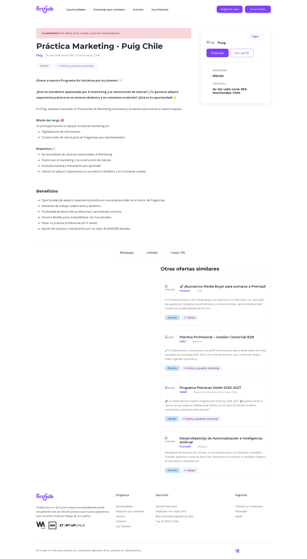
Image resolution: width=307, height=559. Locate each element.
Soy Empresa (159, 9)
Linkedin (152, 253)
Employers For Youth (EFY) (171, 511)
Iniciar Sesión (257, 9)
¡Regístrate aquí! (229, 9)
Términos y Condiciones (249, 506)
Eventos (138, 9)
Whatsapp (126, 253)
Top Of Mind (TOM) (167, 521)
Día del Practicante (166, 506)
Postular (217, 53)
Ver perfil (242, 53)
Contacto (121, 521)
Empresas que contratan (109, 9)
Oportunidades (76, 9)
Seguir (256, 36)
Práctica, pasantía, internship (77, 65)
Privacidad (241, 511)
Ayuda (238, 516)
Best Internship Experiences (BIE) (175, 516)
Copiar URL (178, 253)
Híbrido (44, 65)
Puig (39, 55)
